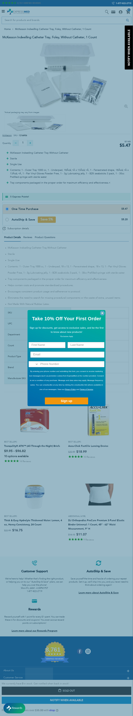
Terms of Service (86, 389)
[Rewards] (14, 708)
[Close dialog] (102, 313)
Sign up (66, 401)
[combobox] (34, 364)
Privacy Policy (70, 389)
